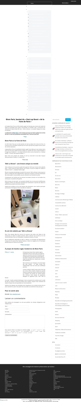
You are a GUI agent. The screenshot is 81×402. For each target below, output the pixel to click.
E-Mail (7, 309)
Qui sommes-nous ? (36, 75)
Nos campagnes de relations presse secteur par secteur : (39, 366)
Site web (7, 311)
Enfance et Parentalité (60, 234)
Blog (32, 114)
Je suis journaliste (35, 106)
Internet (57, 267)
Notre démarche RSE (36, 81)
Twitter (72, 2)
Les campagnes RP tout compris (39, 11)
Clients (32, 56)
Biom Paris (15, 132)
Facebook (71, 2)
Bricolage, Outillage (60, 193)
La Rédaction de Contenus (38, 46)
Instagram (74, 2)
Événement (58, 246)
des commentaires (60, 354)
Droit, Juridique (58, 220)
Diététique (57, 217)
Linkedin (70, 2)
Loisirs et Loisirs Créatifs (33, 391)
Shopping (57, 320)
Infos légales (34, 99)
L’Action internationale (37, 20)
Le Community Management (39, 43)
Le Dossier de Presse (37, 33)
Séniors (57, 314)
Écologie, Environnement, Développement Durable (61, 224)
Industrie (57, 264)
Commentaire (8, 314)
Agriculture (57, 163)
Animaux (57, 169)
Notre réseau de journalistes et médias (40, 90)
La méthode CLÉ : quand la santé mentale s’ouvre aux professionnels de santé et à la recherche (63, 136)
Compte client (73, 1)
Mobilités (57, 291)
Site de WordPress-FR (60, 357)
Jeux (56, 273)
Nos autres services (36, 41)
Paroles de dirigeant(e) (37, 14)
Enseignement (58, 237)
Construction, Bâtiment (60, 205)
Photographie (58, 308)
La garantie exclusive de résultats (40, 101)
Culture (57, 211)
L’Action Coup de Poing (37, 17)
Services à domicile (59, 317)
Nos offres (33, 9)
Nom (6, 306)
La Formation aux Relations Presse (40, 36)
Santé (56, 311)
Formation (57, 252)
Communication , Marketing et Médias (11, 383)
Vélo (56, 338)
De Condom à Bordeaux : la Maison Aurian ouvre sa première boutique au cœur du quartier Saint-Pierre (64, 142)
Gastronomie (58, 255)
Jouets (56, 276)
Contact (33, 109)
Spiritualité (57, 323)
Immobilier (57, 261)
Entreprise (57, 240)
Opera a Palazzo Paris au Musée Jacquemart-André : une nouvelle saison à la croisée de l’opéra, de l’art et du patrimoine (64, 128)
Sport (56, 326)
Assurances (57, 178)
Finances (57, 249)
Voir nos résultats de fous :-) (38, 61)
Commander (33, 6)
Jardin (56, 270)
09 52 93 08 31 (65, 2)
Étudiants (57, 243)
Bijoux (56, 187)
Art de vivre (58, 175)
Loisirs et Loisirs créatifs (61, 282)
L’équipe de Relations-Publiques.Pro (40, 78)
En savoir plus (34, 72)
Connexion (57, 348)
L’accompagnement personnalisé (39, 87)
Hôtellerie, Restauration (61, 258)
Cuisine (57, 208)
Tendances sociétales (60, 332)
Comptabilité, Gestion (60, 202)
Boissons (57, 190)
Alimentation (58, 166)
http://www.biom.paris (15, 294)
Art (56, 172)
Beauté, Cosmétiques (60, 181)
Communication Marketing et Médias (64, 199)
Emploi (56, 231)
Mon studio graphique (37, 49)
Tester (32, 3)
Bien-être (57, 184)
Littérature (57, 279)
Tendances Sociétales (57, 386)
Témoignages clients (36, 64)
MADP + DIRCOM (36, 26)
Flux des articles (60, 351)
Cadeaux (57, 196)
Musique (57, 297)
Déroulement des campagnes (38, 84)
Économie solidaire (59, 228)
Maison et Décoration (60, 288)
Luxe (56, 285)
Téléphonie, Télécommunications (63, 329)
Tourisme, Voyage (59, 335)
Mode (56, 294)
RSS (75, 2)
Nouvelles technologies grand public (64, 300)
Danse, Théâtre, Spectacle (61, 214)
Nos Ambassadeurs (36, 67)
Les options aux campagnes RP (38, 31)
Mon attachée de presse (38, 23)
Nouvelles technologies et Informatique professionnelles (62, 304)
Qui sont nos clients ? (36, 58)
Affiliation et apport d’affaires (38, 93)
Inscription (57, 345)
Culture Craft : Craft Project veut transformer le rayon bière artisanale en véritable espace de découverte (64, 155)
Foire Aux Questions (36, 96)
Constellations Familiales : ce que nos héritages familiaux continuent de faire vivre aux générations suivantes (64, 149)
